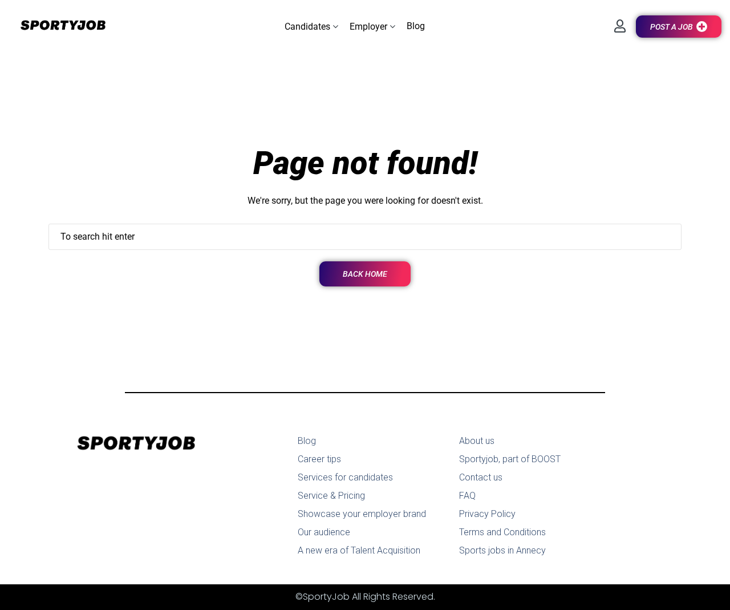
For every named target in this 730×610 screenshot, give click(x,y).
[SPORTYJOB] (57, 26)
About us (476, 440)
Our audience (324, 532)
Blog (307, 440)
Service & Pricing (331, 495)
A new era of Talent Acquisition (359, 550)
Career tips (319, 459)
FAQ (467, 495)
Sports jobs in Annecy (502, 550)
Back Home (365, 273)
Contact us (480, 477)
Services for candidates (345, 477)
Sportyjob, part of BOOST (510, 459)
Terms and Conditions (502, 532)
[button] (311, 26)
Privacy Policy (487, 513)
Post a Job (671, 26)
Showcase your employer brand (362, 513)
